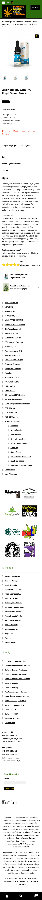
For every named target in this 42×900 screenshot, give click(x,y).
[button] (37, 36)
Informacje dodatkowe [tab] (11, 163)
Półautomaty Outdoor (14, 342)
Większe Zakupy (11, 598)
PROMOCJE (10, 311)
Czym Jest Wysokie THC (14, 705)
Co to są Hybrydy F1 (12, 687)
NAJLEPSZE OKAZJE (14, 320)
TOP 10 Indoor (11, 413)
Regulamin (9, 633)
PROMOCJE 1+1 (11, 316)
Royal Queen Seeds (16, 146)
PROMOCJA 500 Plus (13, 594)
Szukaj (21, 896)
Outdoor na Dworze (13, 338)
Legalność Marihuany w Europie (17, 665)
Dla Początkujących (13, 329)
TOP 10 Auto (10, 408)
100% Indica (10, 386)
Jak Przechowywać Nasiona (16, 692)
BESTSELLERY (11, 303)
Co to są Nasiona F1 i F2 (14, 683)
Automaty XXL (11, 347)
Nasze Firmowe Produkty (21, 465)
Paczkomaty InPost (13, 620)
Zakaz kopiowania (11, 878)
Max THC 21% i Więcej (14, 360)
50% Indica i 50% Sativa (15, 395)
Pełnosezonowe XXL (13, 351)
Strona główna (10, 22)
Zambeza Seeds (17, 461)
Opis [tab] (3, 157)
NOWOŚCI (9, 307)
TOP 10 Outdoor (11, 417)
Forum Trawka (10, 642)
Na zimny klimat (27, 835)
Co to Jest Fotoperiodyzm (15, 701)
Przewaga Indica (12, 377)
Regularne (9, 373)
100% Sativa (10, 391)
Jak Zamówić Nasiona (13, 611)
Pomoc (8, 638)
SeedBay (14, 448)
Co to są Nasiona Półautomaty (17, 678)
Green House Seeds (19, 439)
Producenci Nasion (24, 22)
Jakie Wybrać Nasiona (13, 603)
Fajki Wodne (10, 470)
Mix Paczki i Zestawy (13, 399)
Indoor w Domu (11, 333)
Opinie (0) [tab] (6, 170)
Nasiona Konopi (11, 581)
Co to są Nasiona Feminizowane (17, 670)
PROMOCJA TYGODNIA (15, 325)
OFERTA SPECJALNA (13, 589)
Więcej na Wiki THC (12, 718)
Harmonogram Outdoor (14, 607)
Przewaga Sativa (12, 382)
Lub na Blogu (10, 723)
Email (7, 778)
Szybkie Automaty (12, 355)
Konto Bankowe (11, 629)
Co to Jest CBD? (11, 714)
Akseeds (14, 426)
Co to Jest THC (11, 709)
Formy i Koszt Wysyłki (13, 616)
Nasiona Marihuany (12, 576)
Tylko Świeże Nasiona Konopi (17, 696)
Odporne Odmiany (12, 364)
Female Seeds (17, 434)
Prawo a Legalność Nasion (15, 661)
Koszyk (32, 894)
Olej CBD (27, 146)
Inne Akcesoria (11, 474)
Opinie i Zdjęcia (11, 585)
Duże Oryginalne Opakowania (17, 404)
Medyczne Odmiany (13, 369)
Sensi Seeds (16, 452)
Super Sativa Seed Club (21, 457)
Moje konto (7, 896)
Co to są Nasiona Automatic (16, 674)
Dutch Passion (17, 430)
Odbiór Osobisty (11, 625)
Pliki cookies (20, 881)
